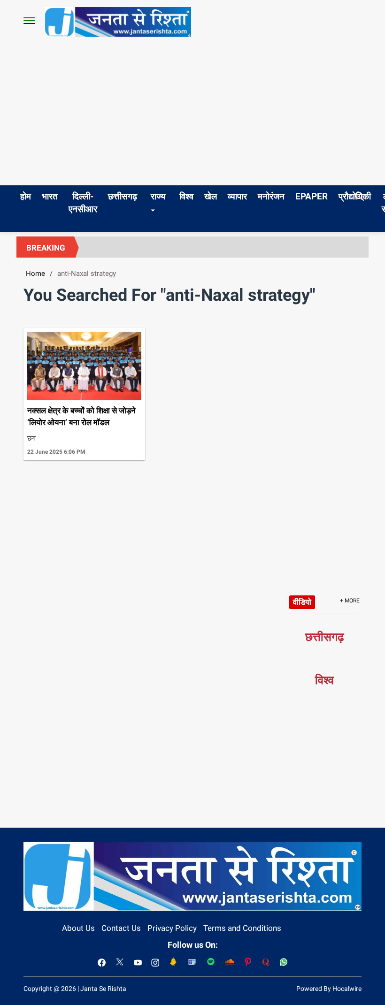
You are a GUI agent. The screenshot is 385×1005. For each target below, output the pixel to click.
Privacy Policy (172, 928)
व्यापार (237, 196)
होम (25, 196)
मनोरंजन (271, 196)
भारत (50, 196)
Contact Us (121, 928)
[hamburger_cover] (29, 20)
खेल (210, 196)
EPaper (311, 196)
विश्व (186, 196)
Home (35, 273)
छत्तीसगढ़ (122, 196)
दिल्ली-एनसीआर (83, 202)
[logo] (118, 21)
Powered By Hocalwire (329, 988)
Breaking (45, 247)
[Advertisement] (192, 114)
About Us (78, 928)
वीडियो (302, 602)
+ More (350, 600)
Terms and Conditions (242, 928)
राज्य (158, 196)
